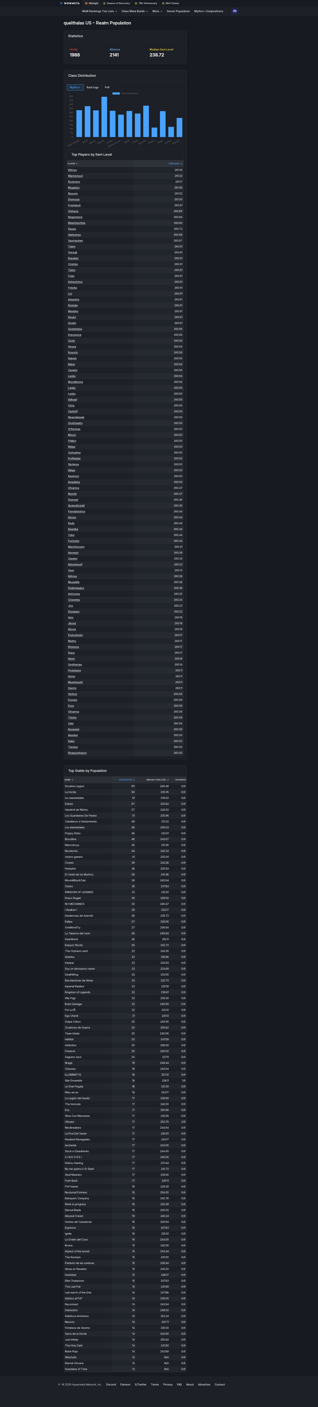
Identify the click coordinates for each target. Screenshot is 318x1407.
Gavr (71, 570)
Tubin (71, 246)
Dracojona (74, 334)
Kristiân (73, 305)
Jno (70, 605)
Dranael (73, 499)
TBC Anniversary (148, 3)
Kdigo (71, 446)
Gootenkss (75, 328)
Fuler (71, 275)
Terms (155, 1384)
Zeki (71, 723)
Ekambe (73, 529)
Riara (71, 652)
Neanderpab (76, 417)
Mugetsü (74, 187)
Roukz (72, 317)
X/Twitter (140, 1384)
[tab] (75, 87)
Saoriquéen (75, 240)
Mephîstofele (76, 222)
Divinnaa (74, 199)
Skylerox (73, 464)
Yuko (71, 535)
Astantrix (73, 299)
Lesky (72, 376)
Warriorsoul (75, 175)
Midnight (93, 3)
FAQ (179, 1384)
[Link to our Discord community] (234, 11)
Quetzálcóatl (76, 505)
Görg (71, 405)
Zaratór (72, 370)
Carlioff (73, 411)
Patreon (125, 1384)
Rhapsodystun (77, 752)
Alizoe (72, 517)
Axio (70, 617)
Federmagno (76, 588)
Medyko (73, 311)
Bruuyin (73, 193)
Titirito (72, 717)
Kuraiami (73, 729)
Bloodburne (75, 381)
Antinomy (74, 593)
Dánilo (72, 688)
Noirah (72, 493)
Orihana (73, 211)
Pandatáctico (76, 511)
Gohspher (74, 452)
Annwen (73, 552)
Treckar (73, 746)
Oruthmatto (75, 423)
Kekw (71, 364)
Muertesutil (75, 682)
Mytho (72, 641)
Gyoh (71, 340)
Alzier (71, 676)
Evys (71, 705)
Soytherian (75, 664)
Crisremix (74, 599)
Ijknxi (71, 658)
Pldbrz (72, 440)
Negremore (75, 217)
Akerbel (73, 735)
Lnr (70, 293)
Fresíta (72, 287)
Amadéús (74, 482)
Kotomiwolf (75, 564)
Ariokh (72, 323)
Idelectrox (74, 234)
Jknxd (72, 623)
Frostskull (74, 205)
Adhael (72, 399)
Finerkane (74, 670)
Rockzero (74, 181)
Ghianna (73, 487)
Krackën (73, 258)
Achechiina (75, 281)
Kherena (73, 646)
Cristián (73, 264)
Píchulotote (75, 635)
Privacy (168, 1384)
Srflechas (74, 429)
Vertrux (72, 693)
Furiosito (73, 540)
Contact (220, 1384)
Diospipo (74, 611)
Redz (71, 523)
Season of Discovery (118, 3)
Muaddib (74, 582)
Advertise (204, 1384)
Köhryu (72, 169)
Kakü (71, 741)
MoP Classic (172, 3)
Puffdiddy (74, 458)
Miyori (72, 434)
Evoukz (72, 699)
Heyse (72, 346)
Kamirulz (73, 476)
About (190, 1384)
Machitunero (76, 546)
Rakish (72, 358)
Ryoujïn (73, 352)
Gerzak (72, 252)
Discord (111, 1384)
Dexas (72, 228)
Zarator (72, 558)
